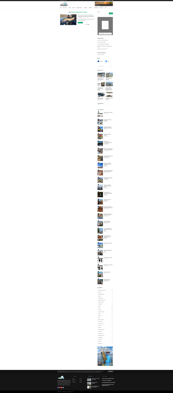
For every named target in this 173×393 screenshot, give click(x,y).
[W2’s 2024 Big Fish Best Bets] (100, 252)
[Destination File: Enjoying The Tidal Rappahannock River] (109, 84)
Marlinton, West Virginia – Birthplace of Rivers (108, 214)
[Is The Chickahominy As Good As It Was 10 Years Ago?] (100, 231)
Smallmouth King (105, 333)
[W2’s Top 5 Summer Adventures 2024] (100, 223)
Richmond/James (105, 323)
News (105, 317)
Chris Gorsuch (80, 17)
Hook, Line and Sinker (105, 311)
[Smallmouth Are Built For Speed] (109, 94)
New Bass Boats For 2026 (108, 112)
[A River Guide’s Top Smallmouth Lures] (100, 281)
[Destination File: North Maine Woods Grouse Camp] (100, 209)
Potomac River (105, 321)
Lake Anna (105, 315)
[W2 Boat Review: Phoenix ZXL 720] (101, 94)
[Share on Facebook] (85, 24)
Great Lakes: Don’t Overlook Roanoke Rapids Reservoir (108, 193)
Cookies (81, 382)
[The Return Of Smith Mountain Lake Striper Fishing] (100, 187)
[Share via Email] (88, 24)
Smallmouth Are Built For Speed (109, 98)
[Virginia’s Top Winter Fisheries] (100, 136)
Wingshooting (105, 343)
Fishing (70, 7)
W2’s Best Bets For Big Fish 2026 (107, 120)
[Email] (112, 0)
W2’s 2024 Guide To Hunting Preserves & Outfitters (107, 236)
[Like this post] (84, 24)
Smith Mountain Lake (105, 335)
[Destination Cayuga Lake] (100, 245)
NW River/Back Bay (105, 319)
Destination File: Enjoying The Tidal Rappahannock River (109, 88)
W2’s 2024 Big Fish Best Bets (108, 251)
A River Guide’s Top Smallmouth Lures (107, 280)
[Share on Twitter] (86, 24)
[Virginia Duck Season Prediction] (100, 202)
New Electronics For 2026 (108, 264)
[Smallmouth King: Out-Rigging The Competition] (100, 129)
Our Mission (74, 379)
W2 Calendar (96, 7)
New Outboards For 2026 (108, 257)
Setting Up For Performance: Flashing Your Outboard (108, 142)
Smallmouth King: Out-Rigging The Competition (108, 127)
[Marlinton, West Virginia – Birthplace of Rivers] (100, 216)
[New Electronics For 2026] (100, 267)
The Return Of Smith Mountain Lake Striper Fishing (107, 186)
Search (111, 13)
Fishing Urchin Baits (107, 272)
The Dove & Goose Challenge (102, 42)
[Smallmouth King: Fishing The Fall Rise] (100, 180)
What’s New (65, 7)
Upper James (105, 339)
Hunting (73, 7)
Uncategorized (105, 337)
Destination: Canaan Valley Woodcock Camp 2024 (108, 171)
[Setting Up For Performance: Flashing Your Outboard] (100, 144)
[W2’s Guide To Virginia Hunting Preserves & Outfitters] (100, 165)
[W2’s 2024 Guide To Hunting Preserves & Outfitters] (100, 238)
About (73, 378)
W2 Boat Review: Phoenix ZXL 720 (100, 98)
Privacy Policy (74, 382)
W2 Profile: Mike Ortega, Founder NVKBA (103, 44)
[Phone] (63, 387)
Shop (105, 7)
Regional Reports (79, 7)
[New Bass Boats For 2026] (100, 114)
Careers (81, 379)
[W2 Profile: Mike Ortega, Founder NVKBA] (101, 84)
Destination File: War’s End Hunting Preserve (108, 156)
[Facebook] (58, 387)
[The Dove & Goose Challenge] (109, 75)
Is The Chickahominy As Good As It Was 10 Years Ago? (108, 229)
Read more (80, 22)
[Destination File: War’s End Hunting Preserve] (100, 158)
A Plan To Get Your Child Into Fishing (103, 40)
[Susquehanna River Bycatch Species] (68, 19)
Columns (85, 7)
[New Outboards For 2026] (100, 260)
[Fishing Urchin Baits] (100, 274)
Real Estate (101, 7)
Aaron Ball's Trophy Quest (105, 290)
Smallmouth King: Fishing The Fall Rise (108, 178)
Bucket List (105, 292)
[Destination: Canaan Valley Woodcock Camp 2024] (100, 173)
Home (61, 7)
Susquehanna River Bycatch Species (86, 16)
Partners (90, 7)
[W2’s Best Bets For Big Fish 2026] (100, 122)
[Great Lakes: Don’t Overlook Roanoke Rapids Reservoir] (100, 194)
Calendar (105, 296)
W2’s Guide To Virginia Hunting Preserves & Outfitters (107, 164)
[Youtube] (59, 387)
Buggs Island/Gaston (105, 294)
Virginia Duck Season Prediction (107, 200)
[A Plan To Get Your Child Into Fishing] (101, 75)
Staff (80, 378)
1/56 (99, 33)
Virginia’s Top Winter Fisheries (107, 135)
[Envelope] (61, 387)
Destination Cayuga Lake (108, 243)
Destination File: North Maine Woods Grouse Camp (108, 207)
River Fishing (105, 325)
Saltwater (105, 327)
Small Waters (105, 331)
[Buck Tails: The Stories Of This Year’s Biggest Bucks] (100, 151)
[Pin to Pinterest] (87, 24)
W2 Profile (105, 341)
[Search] (112, 7)
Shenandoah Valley (105, 329)
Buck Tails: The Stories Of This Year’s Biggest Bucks (108, 149)
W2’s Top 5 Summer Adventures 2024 (107, 222)
